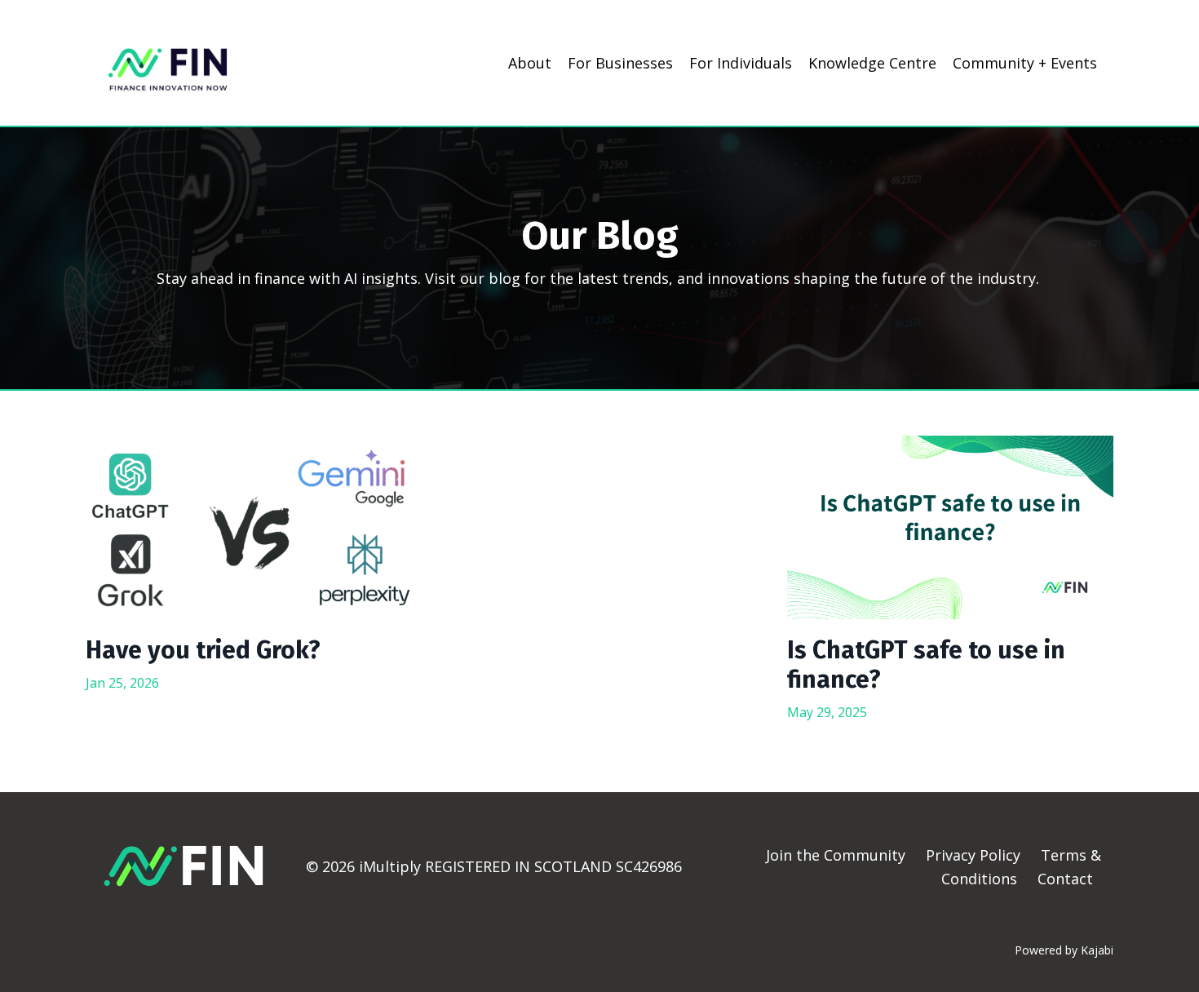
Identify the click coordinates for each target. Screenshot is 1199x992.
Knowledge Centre (872, 63)
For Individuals (740, 63)
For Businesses (620, 63)
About (529, 63)
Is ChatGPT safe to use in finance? (926, 665)
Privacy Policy (975, 855)
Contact (1065, 878)
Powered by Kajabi (1064, 950)
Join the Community (835, 855)
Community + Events (1025, 63)
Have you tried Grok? (203, 650)
